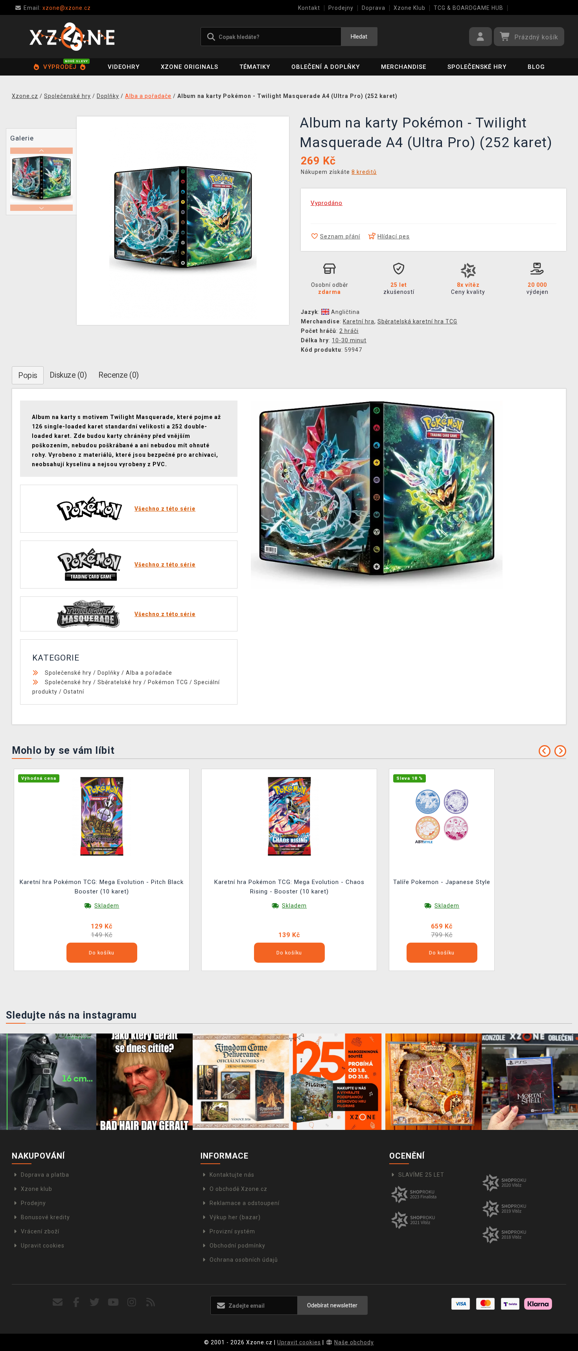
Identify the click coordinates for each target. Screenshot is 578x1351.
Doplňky (109, 673)
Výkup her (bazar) (235, 1217)
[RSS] (151, 1302)
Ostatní (73, 691)
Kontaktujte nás (232, 1175)
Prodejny (340, 8)
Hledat (359, 36)
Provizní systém (232, 1231)
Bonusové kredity (45, 1217)
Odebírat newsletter (332, 1305)
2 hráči (349, 331)
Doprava (373, 8)
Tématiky (254, 66)
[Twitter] (95, 1302)
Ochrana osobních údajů (244, 1260)
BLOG (536, 66)
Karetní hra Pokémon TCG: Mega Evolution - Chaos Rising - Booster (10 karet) (289, 887)
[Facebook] (76, 1302)
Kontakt (309, 8)
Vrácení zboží (40, 1231)
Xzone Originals (189, 66)
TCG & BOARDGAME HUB (468, 8)
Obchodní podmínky (237, 1245)
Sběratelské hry (120, 682)
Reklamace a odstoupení (245, 1203)
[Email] (58, 1302)
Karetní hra (358, 321)
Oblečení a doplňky (325, 66)
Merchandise (403, 66)
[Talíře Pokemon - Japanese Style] (441, 816)
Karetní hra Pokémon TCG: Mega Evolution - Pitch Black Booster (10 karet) (102, 887)
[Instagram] (132, 1302)
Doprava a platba (45, 1175)
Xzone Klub (409, 8)
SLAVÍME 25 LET (421, 1175)
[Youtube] (113, 1302)
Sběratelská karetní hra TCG (417, 321)
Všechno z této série (164, 509)
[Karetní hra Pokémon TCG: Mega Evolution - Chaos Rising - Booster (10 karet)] (289, 816)
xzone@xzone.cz (57, 8)
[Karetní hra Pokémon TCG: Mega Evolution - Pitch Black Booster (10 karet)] (101, 816)
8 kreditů (364, 172)
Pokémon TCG (168, 682)
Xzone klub (36, 1189)
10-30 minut (349, 340)
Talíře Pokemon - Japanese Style (441, 882)
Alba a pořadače (149, 673)
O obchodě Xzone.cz (238, 1189)
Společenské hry (476, 66)
